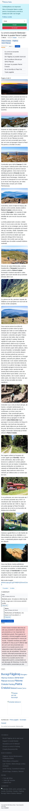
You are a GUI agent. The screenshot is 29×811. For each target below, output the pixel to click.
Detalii (5, 21)
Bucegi (5, 674)
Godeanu (11, 678)
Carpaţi (14, 37)
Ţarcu (24, 688)
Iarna (17, 677)
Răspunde (5, 605)
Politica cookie (7, 17)
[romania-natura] (14, 708)
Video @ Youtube (9, 780)
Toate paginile (9, 72)
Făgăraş (15, 41)
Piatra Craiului (6, 41)
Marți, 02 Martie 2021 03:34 (8, 596)
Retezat (14, 688)
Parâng (12, 684)
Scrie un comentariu (7, 621)
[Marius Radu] (7, 2)
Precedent (5, 588)
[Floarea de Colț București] (14, 695)
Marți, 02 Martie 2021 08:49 (11, 610)
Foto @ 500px (8, 778)
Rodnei (19, 688)
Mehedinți (11, 681)
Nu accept (14, 28)
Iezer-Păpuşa (6, 43)
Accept (14, 25)
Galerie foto (7, 782)
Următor (12, 588)
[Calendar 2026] (14, 791)
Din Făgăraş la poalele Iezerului (15, 57)
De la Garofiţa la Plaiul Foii (13, 69)
